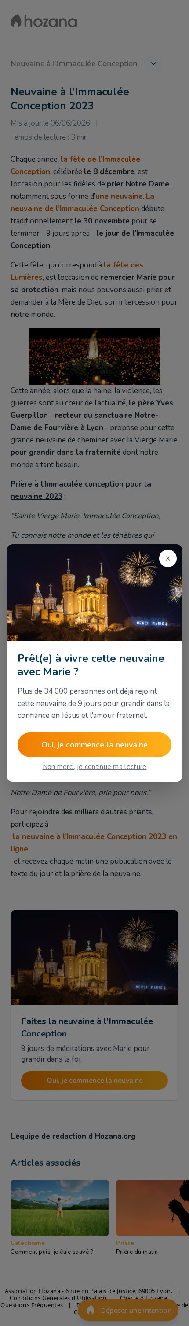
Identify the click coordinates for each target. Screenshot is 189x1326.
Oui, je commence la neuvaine (94, 744)
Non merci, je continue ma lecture (95, 766)
